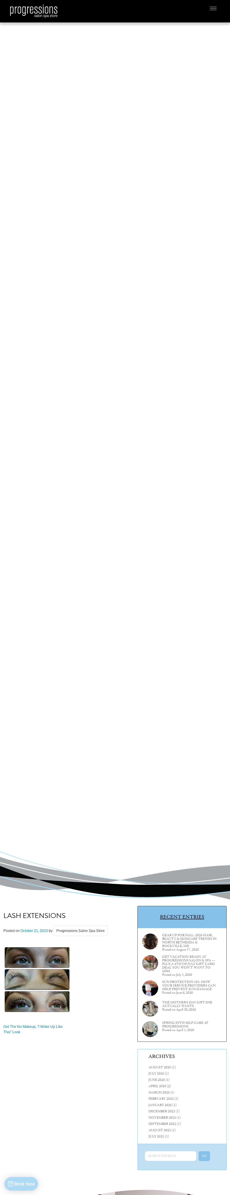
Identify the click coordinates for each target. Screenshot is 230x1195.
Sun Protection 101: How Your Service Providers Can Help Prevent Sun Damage (189, 986)
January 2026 (160, 1105)
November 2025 (162, 1117)
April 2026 (157, 1086)
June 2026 (156, 1080)
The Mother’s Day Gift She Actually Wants (187, 1004)
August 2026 (159, 1067)
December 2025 (161, 1111)
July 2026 (156, 1073)
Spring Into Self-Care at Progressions (185, 1024)
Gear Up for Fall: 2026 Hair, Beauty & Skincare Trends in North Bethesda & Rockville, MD (189, 941)
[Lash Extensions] (37, 979)
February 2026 (161, 1098)
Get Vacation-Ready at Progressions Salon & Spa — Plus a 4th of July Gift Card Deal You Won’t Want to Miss (188, 964)
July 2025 (156, 1136)
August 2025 (159, 1130)
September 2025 (162, 1124)
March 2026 (159, 1092)
